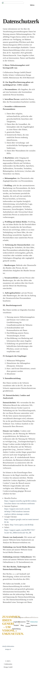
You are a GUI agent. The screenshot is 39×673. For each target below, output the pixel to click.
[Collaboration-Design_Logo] (13, 3)
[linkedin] (3, 653)
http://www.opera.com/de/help (21, 525)
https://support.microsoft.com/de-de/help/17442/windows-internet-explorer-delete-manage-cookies (17, 511)
